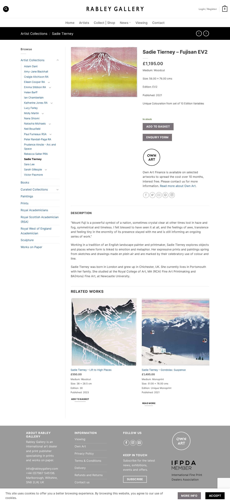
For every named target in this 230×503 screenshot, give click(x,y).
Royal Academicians (34, 210)
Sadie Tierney (62, 34)
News (124, 23)
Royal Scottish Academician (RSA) (40, 219)
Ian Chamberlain (33, 97)
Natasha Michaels (35, 123)
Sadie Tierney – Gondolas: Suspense (164, 369)
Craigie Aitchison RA (36, 76)
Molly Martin (31, 113)
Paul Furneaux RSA (35, 134)
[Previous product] (206, 33)
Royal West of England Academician (36, 231)
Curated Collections (34, 189)
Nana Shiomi (31, 118)
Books (25, 182)
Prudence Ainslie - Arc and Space (40, 146)
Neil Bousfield (32, 128)
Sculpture (27, 240)
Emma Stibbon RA (35, 87)
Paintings (27, 196)
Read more (148, 403)
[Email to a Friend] (159, 195)
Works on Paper (31, 247)
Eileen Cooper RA (34, 81)
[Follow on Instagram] (133, 443)
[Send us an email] (139, 443)
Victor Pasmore (33, 174)
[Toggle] (58, 60)
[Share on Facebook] (146, 195)
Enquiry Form (157, 137)
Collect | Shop (104, 23)
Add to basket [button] (80, 399)
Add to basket (158, 126)
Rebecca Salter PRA (36, 153)
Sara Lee (29, 164)
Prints (24, 203)
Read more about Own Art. (178, 186)
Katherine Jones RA (36, 102)
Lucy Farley (31, 107)
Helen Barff (30, 92)
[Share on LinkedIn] (172, 195)
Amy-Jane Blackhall (36, 71)
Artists (84, 23)
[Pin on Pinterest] (165, 195)
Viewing (141, 23)
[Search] (6, 9)
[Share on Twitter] (152, 195)
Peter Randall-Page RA (37, 139)
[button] (224, 9)
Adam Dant (31, 66)
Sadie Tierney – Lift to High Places (91, 369)
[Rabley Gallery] (115, 9)
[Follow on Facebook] (126, 443)
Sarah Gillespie (33, 169)
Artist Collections (34, 34)
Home (69, 23)
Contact (158, 23)
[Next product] (199, 33)
